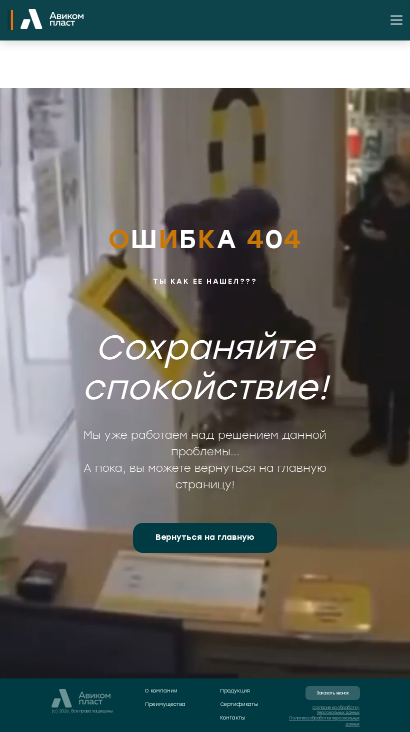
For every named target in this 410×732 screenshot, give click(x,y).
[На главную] (52, 20)
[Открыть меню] (396, 20)
